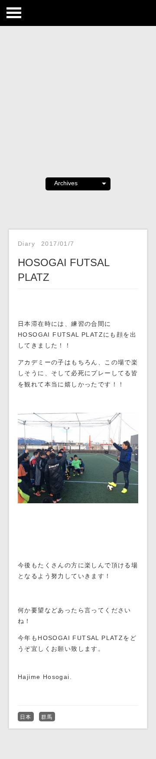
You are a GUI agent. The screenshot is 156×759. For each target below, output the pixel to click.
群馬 (47, 717)
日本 (26, 717)
